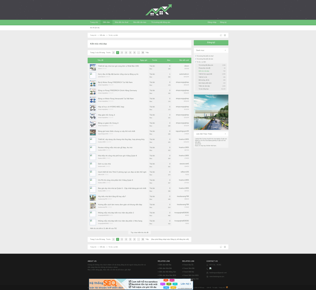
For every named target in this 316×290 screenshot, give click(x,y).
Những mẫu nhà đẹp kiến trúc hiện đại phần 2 (116, 213)
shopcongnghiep (103, 85)
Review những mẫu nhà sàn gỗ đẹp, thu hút (115, 147)
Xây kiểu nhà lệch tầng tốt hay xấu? (112, 196)
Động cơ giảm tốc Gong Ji (108, 123)
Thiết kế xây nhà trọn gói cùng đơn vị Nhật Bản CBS (118, 66)
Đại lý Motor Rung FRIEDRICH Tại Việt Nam (115, 82)
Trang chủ (94, 22)
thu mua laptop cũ (216, 138)
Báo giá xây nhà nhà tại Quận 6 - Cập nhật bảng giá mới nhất (122, 188)
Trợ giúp (214, 287)
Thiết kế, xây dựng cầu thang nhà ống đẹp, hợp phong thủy (121, 139)
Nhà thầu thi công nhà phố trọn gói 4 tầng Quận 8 (117, 156)
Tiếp (147, 52)
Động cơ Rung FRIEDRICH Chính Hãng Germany (117, 90)
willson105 (101, 174)
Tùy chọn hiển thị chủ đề (139, 232)
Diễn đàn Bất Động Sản (167, 272)
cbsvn (100, 68)
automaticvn (101, 76)
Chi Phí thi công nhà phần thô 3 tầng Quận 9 (115, 180)
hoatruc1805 (102, 142)
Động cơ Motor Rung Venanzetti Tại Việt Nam (116, 99)
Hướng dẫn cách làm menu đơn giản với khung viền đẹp (120, 205)
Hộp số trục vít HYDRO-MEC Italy (111, 107)
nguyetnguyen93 (103, 134)
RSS (227, 287)
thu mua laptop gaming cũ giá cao (213, 140)
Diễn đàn (106, 22)
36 (143, 52)
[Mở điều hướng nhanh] (221, 35)
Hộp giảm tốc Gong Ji (106, 115)
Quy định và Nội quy (198, 287)
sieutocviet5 (101, 166)
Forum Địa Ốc (189, 265)
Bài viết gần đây (95, 27)
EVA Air (208, 145)
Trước (108, 52)
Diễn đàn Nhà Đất (165, 268)
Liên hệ (209, 287)
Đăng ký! (211, 42)
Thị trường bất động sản (160, 22)
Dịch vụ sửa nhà (104, 164)
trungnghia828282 (103, 215)
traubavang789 (102, 199)
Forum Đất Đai (189, 272)
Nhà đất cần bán (139, 22)
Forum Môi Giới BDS (191, 275)
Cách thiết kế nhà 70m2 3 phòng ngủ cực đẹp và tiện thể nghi (122, 172)
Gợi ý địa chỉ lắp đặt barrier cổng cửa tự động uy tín (118, 74)
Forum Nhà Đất (189, 268)
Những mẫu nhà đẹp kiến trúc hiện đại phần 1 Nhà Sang (120, 221)
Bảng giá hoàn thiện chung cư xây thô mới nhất (116, 131)
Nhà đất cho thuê (121, 22)
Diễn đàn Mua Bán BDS (167, 275)
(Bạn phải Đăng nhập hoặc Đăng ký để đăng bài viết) (170, 239)
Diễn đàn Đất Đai (165, 265)
